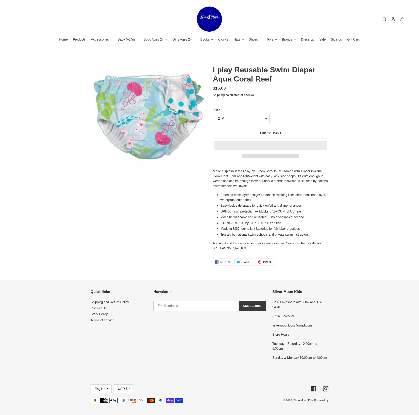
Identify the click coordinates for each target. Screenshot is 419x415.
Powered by (321, 400)
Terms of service (102, 320)
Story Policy (99, 314)
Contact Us (99, 308)
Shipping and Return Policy (110, 302)
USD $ (122, 389)
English (100, 389)
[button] (270, 145)
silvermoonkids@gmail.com (292, 325)
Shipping (219, 95)
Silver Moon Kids (303, 400)
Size (217, 110)
